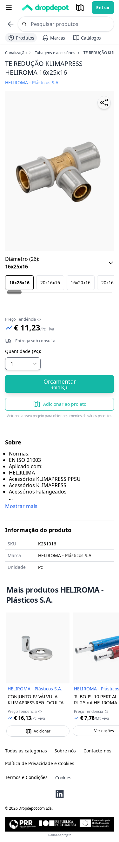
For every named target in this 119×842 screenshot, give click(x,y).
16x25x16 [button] (19, 283)
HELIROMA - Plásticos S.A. (35, 689)
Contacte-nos (97, 750)
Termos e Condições (26, 777)
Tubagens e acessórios (55, 52)
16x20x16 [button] (80, 283)
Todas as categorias (26, 750)
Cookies (63, 778)
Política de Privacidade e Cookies (39, 763)
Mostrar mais (21, 506)
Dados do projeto (59, 835)
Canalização (16, 52)
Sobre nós (65, 750)
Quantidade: (23, 351)
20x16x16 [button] (50, 283)
